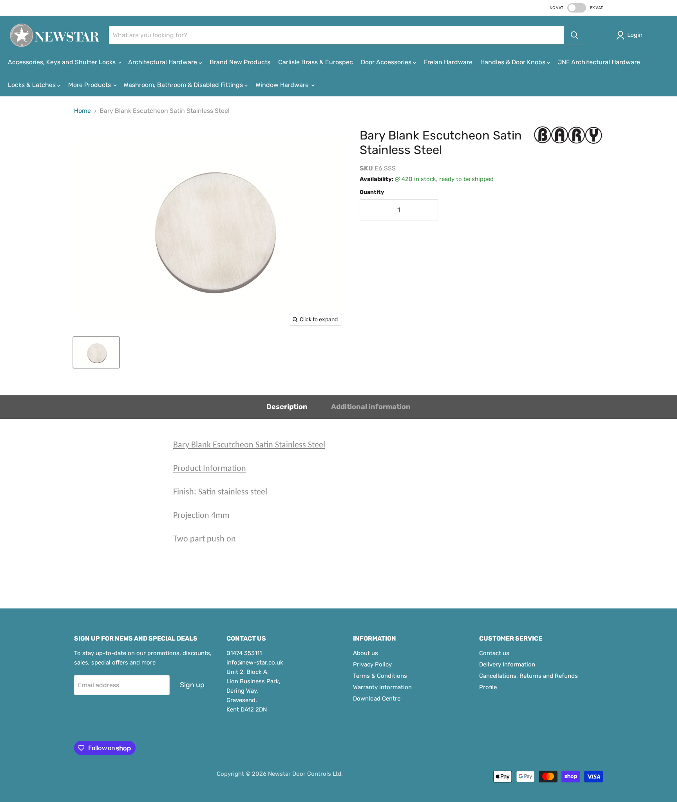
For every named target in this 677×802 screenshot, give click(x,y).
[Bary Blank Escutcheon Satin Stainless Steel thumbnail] (96, 352)
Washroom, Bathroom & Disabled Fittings (183, 85)
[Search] (574, 35)
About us (365, 653)
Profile (488, 687)
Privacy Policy (372, 664)
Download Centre (376, 698)
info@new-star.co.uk (254, 662)
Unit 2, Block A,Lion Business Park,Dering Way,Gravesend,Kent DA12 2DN (253, 690)
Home (82, 110)
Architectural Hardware (163, 62)
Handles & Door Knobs (513, 62)
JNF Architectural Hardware (599, 62)
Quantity (372, 192)
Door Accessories (387, 62)
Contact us (494, 653)
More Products (90, 85)
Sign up (192, 685)
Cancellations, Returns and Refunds (528, 675)
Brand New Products (240, 62)
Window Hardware (282, 85)
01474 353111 (244, 653)
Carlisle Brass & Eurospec (315, 62)
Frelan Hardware (448, 62)
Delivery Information (507, 664)
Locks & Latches (32, 85)
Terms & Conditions (380, 675)
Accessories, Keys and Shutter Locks (62, 62)
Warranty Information (382, 687)
